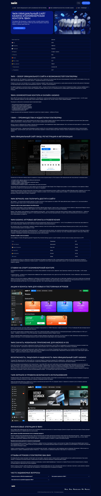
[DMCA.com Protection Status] (66, 489)
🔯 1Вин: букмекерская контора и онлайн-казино (61, 7)
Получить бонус (19, 28)
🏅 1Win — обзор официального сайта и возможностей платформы (29, 7)
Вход (78, 3)
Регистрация (86, 3)
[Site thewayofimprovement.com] (14, 3)
